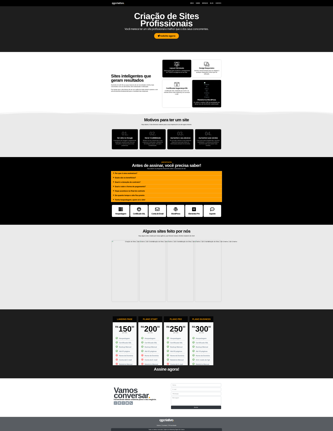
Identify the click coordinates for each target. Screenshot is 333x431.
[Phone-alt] (131, 403)
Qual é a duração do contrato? (127, 182)
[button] (166, 173)
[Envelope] (127, 403)
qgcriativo (118, 3)
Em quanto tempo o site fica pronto (129, 195)
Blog (211, 3)
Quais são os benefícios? (125, 178)
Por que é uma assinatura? (126, 173)
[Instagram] (123, 403)
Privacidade (172, 425)
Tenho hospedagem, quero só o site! (130, 200)
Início (192, 3)
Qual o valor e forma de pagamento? (130, 186)
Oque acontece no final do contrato (130, 191)
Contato (218, 3)
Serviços (205, 3)
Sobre (198, 3)
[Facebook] (119, 403)
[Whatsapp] (115, 403)
